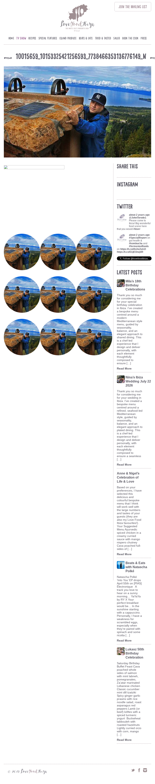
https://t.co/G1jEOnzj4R (130, 252)
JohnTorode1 (138, 217)
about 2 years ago (139, 214)
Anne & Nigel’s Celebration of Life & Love (128, 477)
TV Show (21, 38)
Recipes (32, 38)
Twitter (133, 770)
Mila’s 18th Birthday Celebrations (135, 285)
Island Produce (67, 38)
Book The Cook (130, 38)
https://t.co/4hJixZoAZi (133, 249)
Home (11, 38)
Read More (124, 368)
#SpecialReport (138, 237)
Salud (116, 38)
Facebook (139, 770)
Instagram (145, 770)
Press (144, 38)
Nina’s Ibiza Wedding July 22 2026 (138, 381)
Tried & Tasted (103, 38)
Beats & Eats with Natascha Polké (136, 567)
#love (136, 229)
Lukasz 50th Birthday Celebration (135, 653)
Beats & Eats (86, 38)
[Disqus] (58, 420)
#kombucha (135, 243)
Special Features (48, 38)
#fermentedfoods (139, 246)
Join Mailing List (133, 6)
